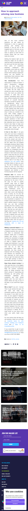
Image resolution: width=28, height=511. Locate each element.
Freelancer (14, 17)
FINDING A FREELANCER (6, 473)
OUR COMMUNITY (5, 468)
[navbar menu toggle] (25, 3)
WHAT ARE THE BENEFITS (6, 476)
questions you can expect (12, 161)
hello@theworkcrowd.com (12, 332)
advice (17, 339)
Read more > (6, 362)
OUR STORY (4, 482)
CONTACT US (4, 486)
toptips (13, 339)
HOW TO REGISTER (5, 465)
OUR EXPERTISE (4, 484)
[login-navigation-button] (21, 3)
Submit (10, 444)
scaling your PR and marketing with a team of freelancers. (14, 223)
